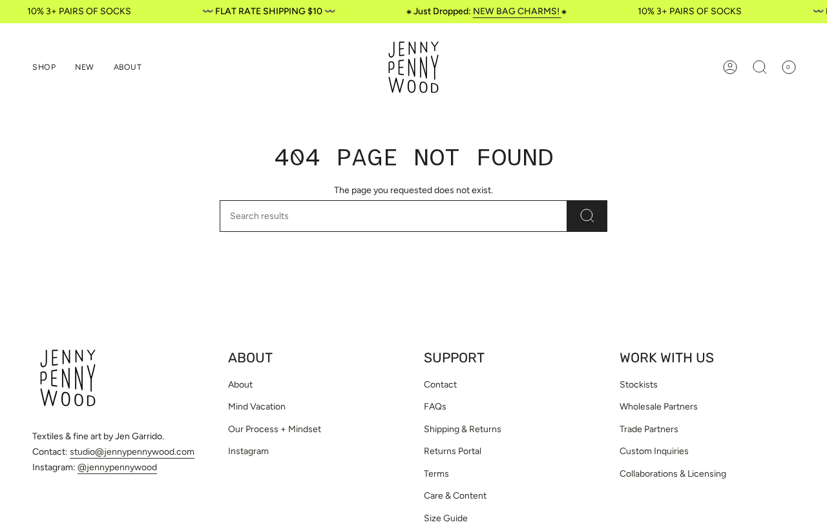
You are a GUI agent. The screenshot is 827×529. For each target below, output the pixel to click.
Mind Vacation (257, 406)
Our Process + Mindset (274, 429)
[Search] (587, 216)
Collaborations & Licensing (673, 473)
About (240, 384)
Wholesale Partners (659, 406)
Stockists (639, 384)
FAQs (435, 406)
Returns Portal (452, 451)
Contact (440, 384)
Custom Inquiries (654, 451)
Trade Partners (649, 429)
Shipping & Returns (462, 429)
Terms (436, 473)
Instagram (248, 451)
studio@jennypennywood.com (132, 451)
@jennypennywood (117, 467)
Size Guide (446, 518)
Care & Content (455, 495)
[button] (44, 67)
